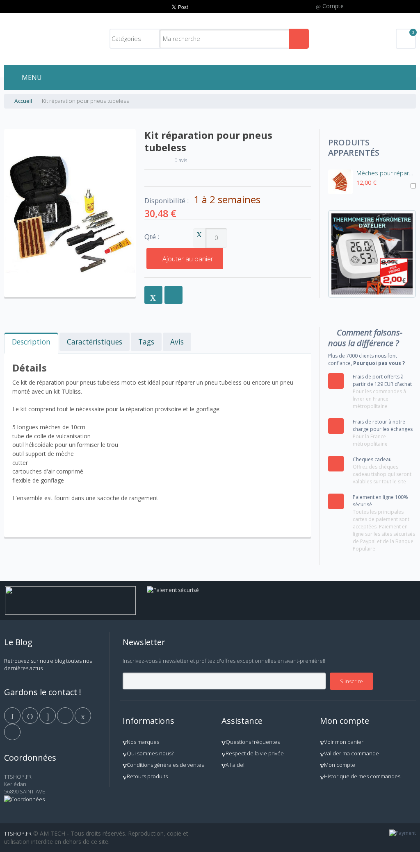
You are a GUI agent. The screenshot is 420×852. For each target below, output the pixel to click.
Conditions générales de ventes (165, 764)
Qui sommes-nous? (150, 753)
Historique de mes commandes (362, 776)
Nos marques (143, 742)
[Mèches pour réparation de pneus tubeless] (340, 182)
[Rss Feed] (12, 731)
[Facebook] (13, 715)
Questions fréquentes (253, 742)
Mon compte (339, 764)
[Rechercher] (299, 39)
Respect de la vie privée (255, 753)
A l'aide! (235, 764)
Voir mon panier (343, 742)
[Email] (83, 715)
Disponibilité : (166, 200)
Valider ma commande (351, 753)
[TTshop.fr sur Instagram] (66, 715)
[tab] (31, 343)
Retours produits (147, 776)
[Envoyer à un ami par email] (153, 295)
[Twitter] (30, 715)
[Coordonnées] (24, 799)
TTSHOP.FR (18, 833)
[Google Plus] (48, 715)
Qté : (151, 237)
